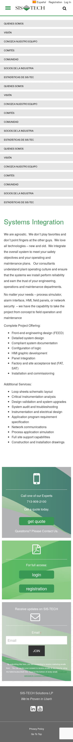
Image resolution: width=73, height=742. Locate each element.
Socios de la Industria (18, 68)
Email (36, 632)
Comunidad (11, 59)
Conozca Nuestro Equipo (20, 41)
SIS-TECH (30, 8)
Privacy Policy (36, 728)
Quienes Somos (14, 23)
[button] (8, 7)
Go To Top (36, 734)
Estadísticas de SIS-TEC (19, 77)
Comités (9, 50)
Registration (55, 2)
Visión (8, 32)
